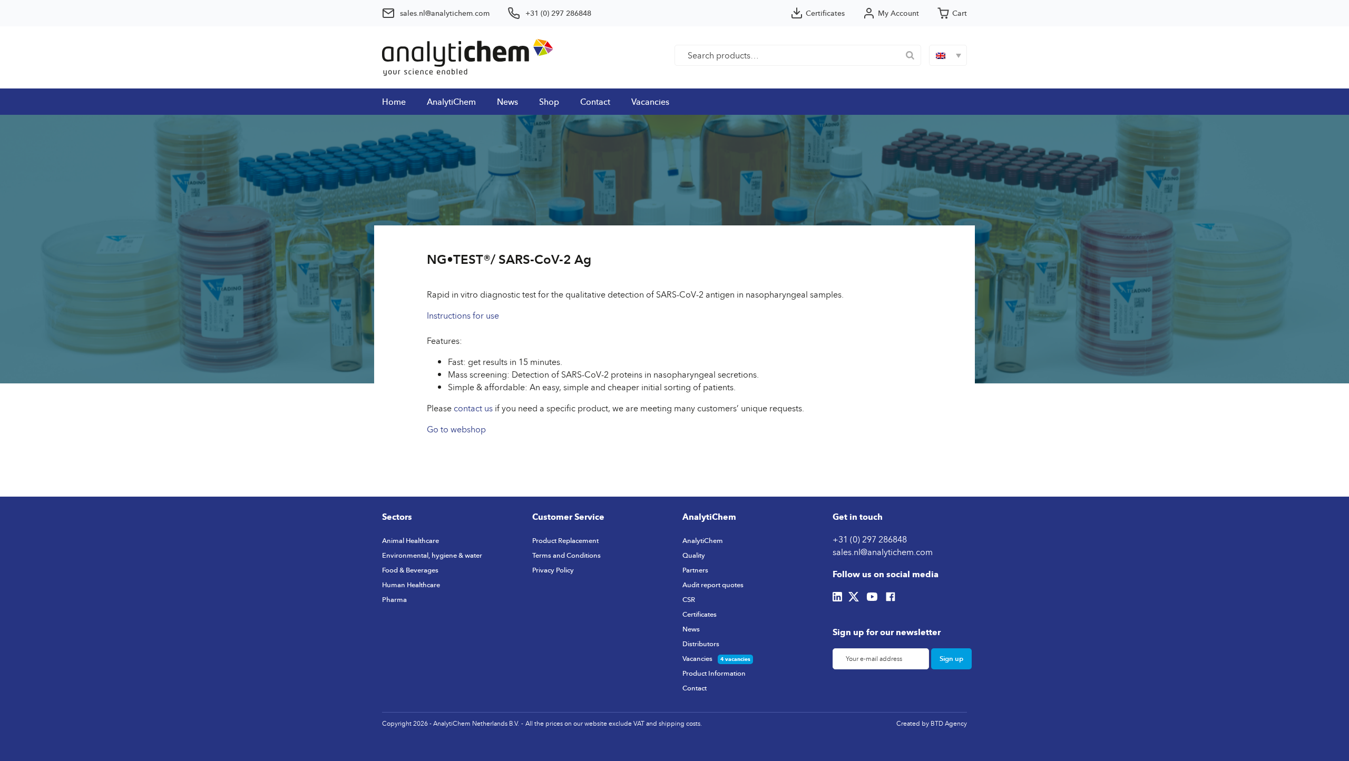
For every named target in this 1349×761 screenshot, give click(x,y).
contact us (473, 408)
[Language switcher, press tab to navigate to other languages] (948, 55)
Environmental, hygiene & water (432, 555)
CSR (688, 599)
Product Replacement (565, 540)
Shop (549, 101)
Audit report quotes (713, 584)
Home (394, 101)
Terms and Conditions (566, 555)
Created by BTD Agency (931, 723)
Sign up (951, 658)
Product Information (714, 673)
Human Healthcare (411, 584)
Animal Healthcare (410, 540)
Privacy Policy (553, 570)
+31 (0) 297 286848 (870, 539)
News (507, 101)
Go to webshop (456, 429)
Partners (695, 570)
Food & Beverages (410, 570)
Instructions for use (463, 315)
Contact (595, 101)
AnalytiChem (451, 101)
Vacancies (650, 101)
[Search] (910, 55)
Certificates (699, 614)
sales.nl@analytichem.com (883, 552)
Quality (693, 555)
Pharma (394, 599)
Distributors (700, 643)
